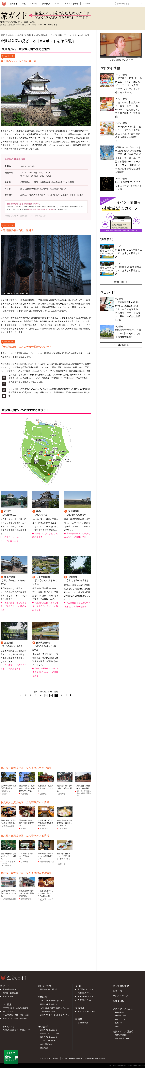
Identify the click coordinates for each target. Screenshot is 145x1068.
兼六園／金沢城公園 (25, 35)
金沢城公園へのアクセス (39, 188)
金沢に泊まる (8, 996)
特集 (24, 3)
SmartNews (119, 1012)
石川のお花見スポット (48, 1004)
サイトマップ (45, 1058)
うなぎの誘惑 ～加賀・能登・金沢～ (16, 1015)
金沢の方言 (44, 1048)
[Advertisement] (46, 731)
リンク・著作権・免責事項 (72, 1058)
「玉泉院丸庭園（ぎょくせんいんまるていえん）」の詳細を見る (45, 606)
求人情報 (127, 309)
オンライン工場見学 (48, 1041)
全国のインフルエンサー (49, 1033)
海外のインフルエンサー (49, 1037)
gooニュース (120, 1019)
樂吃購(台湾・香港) (122, 1038)
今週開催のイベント (85, 993)
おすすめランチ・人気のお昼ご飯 (15, 1008)
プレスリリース (120, 995)
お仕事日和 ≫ (121, 345)
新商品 (78, 1019)
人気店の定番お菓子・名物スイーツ (16, 1030)
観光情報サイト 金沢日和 (3, 3)
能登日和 (117, 990)
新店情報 (46, 3)
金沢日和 (4, 35)
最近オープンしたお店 (86, 1011)
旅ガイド (12, 35)
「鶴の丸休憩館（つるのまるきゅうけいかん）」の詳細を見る (45, 672)
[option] (121, 214)
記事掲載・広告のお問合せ (95, 1058)
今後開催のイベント (85, 1000)
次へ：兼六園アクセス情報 (46, 691)
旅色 (117, 1026)
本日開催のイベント (85, 989)
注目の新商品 (83, 1023)
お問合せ (86, 3)
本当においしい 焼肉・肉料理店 (15, 1018)
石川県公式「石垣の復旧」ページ (41, 209)
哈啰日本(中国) (121, 1035)
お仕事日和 (118, 1000)
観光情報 (13, 3)
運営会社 (56, 1058)
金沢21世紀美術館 (9, 989)
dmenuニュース (121, 1016)
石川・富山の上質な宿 (48, 989)
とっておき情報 (71, 3)
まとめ (57, 3)
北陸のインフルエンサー (49, 1030)
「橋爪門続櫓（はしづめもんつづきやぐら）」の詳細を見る (13, 606)
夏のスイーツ (8, 1011)
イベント (34, 3)
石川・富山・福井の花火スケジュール (54, 1008)
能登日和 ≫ (121, 282)
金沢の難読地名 (46, 1044)
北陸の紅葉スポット (48, 1011)
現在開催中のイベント (86, 996)
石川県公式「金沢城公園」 (19, 216)
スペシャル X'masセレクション (52, 1001)
